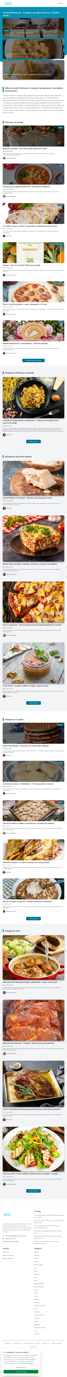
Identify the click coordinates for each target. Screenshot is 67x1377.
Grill (35, 1268)
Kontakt (38, 1343)
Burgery (36, 1299)
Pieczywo (37, 1318)
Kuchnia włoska (38, 1265)
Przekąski (37, 1302)
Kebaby (36, 1252)
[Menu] (59, 3)
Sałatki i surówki (39, 1315)
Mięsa (36, 1277)
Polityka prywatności (28, 1343)
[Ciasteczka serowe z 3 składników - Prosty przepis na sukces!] (33, 771)
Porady (36, 1290)
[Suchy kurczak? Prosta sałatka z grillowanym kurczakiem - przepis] (33, 1149)
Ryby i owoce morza (40, 1327)
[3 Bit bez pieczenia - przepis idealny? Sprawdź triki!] (33, 28)
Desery (36, 1296)
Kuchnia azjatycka (39, 1283)
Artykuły (37, 1211)
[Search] (62, 3)
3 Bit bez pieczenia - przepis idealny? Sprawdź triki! (18, 33)
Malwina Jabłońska (11, 635)
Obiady (36, 1258)
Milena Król (9, 434)
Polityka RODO (45, 1343)
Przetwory (37, 1312)
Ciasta (36, 1293)
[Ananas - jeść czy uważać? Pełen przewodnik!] (33, 252)
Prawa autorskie (17, 1343)
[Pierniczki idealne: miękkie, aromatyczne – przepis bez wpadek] (33, 810)
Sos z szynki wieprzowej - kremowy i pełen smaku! (18, 54)
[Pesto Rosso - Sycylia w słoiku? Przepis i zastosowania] (33, 663)
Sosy (35, 1309)
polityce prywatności (27, 1363)
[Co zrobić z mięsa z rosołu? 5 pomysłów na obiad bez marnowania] (33, 213)
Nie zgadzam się (21, 1367)
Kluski (35, 1280)
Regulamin (8, 1343)
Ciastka (36, 1261)
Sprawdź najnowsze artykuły (33, 360)
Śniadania (37, 1324)
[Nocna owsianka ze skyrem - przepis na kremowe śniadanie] (33, 888)
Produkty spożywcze (40, 1305)
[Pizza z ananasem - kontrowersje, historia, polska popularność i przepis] (33, 602)
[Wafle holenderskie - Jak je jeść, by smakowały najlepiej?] (33, 733)
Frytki (35, 1271)
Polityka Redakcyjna (56, 1343)
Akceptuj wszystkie (21, 1371)
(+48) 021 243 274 (10, 1238)
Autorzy (6, 1248)
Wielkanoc (37, 1334)
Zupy (35, 1331)
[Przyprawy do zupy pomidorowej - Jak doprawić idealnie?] (33, 174)
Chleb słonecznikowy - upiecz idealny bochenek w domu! (27, 74)
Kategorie (38, 1248)
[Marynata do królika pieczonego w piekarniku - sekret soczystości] (33, 957)
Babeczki (36, 1255)
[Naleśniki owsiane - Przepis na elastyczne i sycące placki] (33, 849)
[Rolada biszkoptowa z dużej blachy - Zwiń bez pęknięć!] (33, 330)
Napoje (36, 1321)
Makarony (37, 1274)
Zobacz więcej (33, 441)
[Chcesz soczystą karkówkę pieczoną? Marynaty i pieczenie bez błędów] (33, 1084)
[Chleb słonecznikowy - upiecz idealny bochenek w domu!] (33, 70)
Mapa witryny (33, 1346)
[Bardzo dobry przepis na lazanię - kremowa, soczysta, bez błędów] (33, 538)
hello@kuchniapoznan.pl (12, 1241)
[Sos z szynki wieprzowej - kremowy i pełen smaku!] (33, 49)
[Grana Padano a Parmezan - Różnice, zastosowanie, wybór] (33, 478)
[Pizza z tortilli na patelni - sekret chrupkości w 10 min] (33, 291)
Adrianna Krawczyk (11, 574)
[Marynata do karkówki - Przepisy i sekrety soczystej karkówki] (33, 1020)
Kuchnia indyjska (39, 1287)
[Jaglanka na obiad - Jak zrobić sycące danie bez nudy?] (33, 136)
